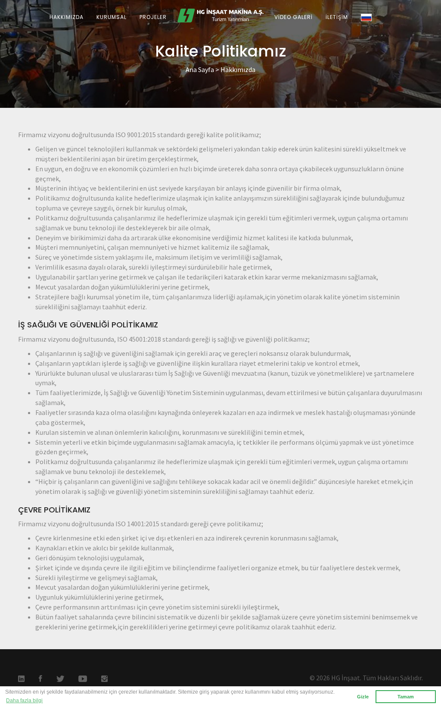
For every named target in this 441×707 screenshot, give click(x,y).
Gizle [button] (363, 696)
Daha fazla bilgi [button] (24, 701)
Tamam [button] (406, 696)
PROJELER (153, 17)
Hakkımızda (237, 69)
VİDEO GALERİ (293, 17)
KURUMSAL (111, 17)
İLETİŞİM (337, 17)
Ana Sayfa (200, 69)
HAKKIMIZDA (67, 17)
